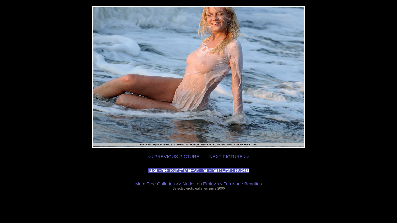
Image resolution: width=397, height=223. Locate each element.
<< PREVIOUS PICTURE (173, 156)
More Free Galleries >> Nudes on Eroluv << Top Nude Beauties (198, 183)
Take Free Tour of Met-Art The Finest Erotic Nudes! (198, 170)
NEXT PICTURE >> (229, 156)
